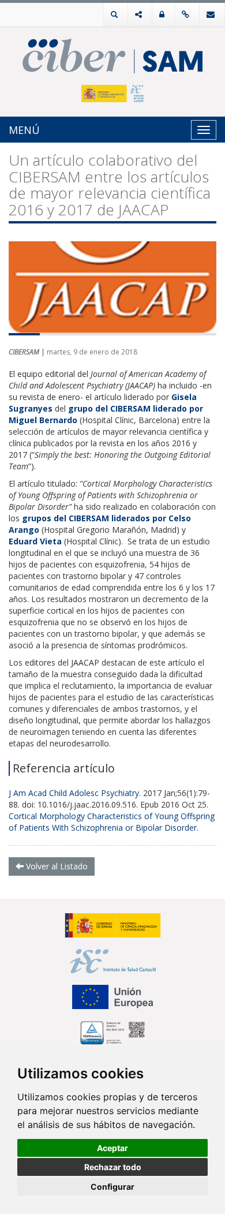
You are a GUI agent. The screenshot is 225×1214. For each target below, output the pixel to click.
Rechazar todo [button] (112, 1167)
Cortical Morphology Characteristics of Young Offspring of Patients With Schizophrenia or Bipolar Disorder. (112, 821)
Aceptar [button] (112, 1148)
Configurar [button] (112, 1186)
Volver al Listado (56, 866)
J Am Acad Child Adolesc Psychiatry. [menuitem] (75, 792)
